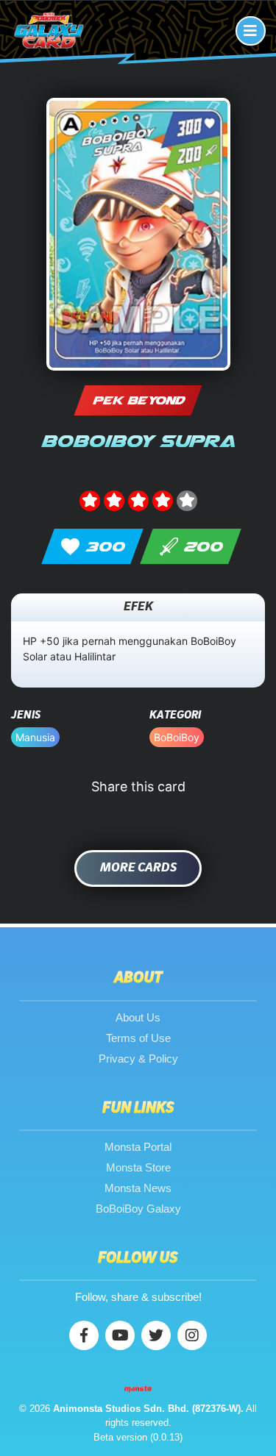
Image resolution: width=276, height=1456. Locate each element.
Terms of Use (138, 1038)
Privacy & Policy (138, 1058)
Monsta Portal (138, 1147)
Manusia (35, 737)
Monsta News (138, 1188)
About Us (138, 1017)
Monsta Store (138, 1167)
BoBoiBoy (176, 737)
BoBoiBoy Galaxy (138, 1208)
